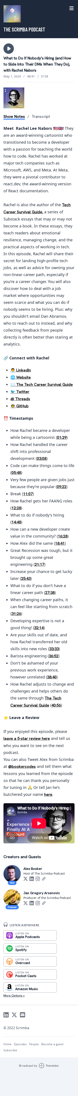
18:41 (60, 543)
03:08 (41, 458)
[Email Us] (22, 1014)
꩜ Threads (20, 398)
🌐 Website (20, 377)
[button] (8, 48)
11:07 (28, 493)
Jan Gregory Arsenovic (41, 893)
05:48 (16, 472)
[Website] (44, 879)
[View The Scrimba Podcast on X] (14, 1014)
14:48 (16, 522)
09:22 (61, 486)
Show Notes (14, 116)
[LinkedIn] (31, 879)
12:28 (16, 507)
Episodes (20, 1044)
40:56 (56, 705)
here (48, 794)
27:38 (50, 592)
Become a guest (52, 1044)
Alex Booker (32, 868)
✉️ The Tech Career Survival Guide (41, 384)
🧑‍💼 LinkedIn (20, 370)
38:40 (52, 677)
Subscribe (10, 1050)
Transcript (41, 116)
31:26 (16, 613)
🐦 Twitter (19, 391)
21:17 (39, 564)
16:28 (62, 536)
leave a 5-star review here (26, 738)
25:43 (26, 578)
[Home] (12, 14)
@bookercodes (22, 766)
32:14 (39, 627)
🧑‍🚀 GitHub (19, 405)
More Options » (14, 995)
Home (7, 1044)
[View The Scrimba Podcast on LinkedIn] (6, 1014)
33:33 (54, 648)
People (34, 1044)
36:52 (53, 655)
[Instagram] (38, 879)
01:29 (62, 437)
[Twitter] (25, 879)
